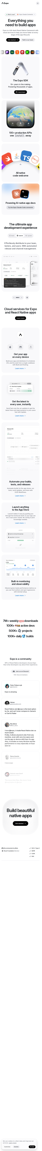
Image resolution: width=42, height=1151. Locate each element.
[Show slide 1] (14, 297)
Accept (32, 1146)
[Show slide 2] (18, 297)
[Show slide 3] (22, 297)
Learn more (19, 368)
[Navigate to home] (5, 3)
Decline (16, 1146)
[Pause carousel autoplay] (27, 297)
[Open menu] (37, 3)
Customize (7, 1146)
